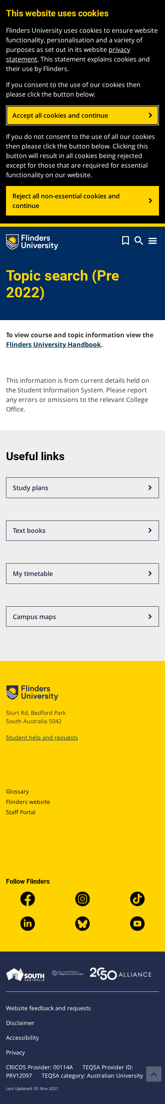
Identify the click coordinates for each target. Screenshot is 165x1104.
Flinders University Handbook (53, 344)
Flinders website (28, 801)
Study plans (30, 487)
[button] (125, 241)
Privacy (15, 1052)
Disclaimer (20, 1023)
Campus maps (34, 616)
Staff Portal (21, 812)
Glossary (17, 791)
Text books (29, 530)
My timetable (33, 573)
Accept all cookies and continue (60, 115)
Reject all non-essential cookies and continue (66, 201)
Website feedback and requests (48, 1008)
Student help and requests (42, 737)
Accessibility (22, 1037)
